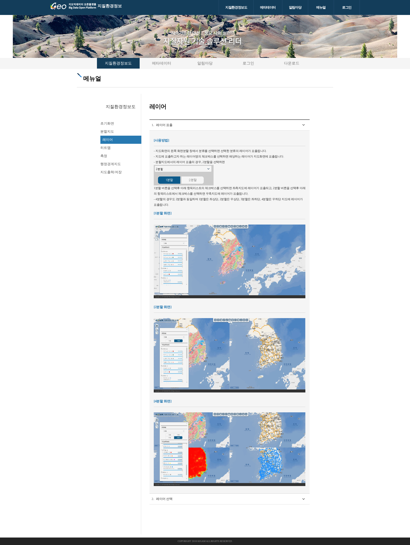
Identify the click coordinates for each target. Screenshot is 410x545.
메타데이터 (268, 7)
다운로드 (291, 63)
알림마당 (295, 7)
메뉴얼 (321, 7)
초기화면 (107, 123)
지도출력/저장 (111, 172)
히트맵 (105, 148)
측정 (103, 156)
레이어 (107, 139)
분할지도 (107, 131)
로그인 (346, 7)
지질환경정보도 (236, 7)
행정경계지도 (110, 164)
